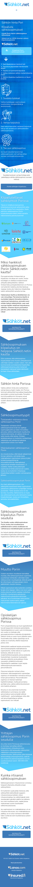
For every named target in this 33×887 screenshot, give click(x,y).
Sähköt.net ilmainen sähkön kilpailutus (19, 858)
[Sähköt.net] (16, 4)
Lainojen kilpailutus (16, 870)
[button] (16, 51)
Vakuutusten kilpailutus (16, 878)
